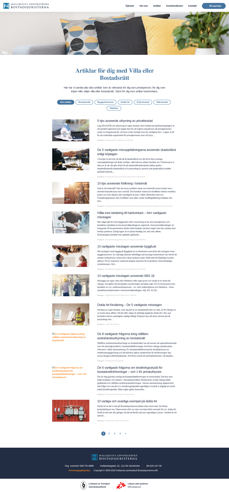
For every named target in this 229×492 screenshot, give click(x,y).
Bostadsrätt (84, 102)
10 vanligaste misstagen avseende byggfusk (126, 246)
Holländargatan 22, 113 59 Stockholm (120, 466)
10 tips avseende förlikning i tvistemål (122, 183)
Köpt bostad (143, 102)
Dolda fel (125, 102)
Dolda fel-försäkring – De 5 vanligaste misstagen (129, 305)
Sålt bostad (162, 102)
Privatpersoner (120, 140)
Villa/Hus (113, 108)
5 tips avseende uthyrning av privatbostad (125, 121)
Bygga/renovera (105, 102)
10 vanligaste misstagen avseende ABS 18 (125, 276)
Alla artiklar (65, 102)
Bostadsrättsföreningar (133, 206)
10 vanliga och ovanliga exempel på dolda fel (127, 401)
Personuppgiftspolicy (79, 470)
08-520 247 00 (154, 466)
